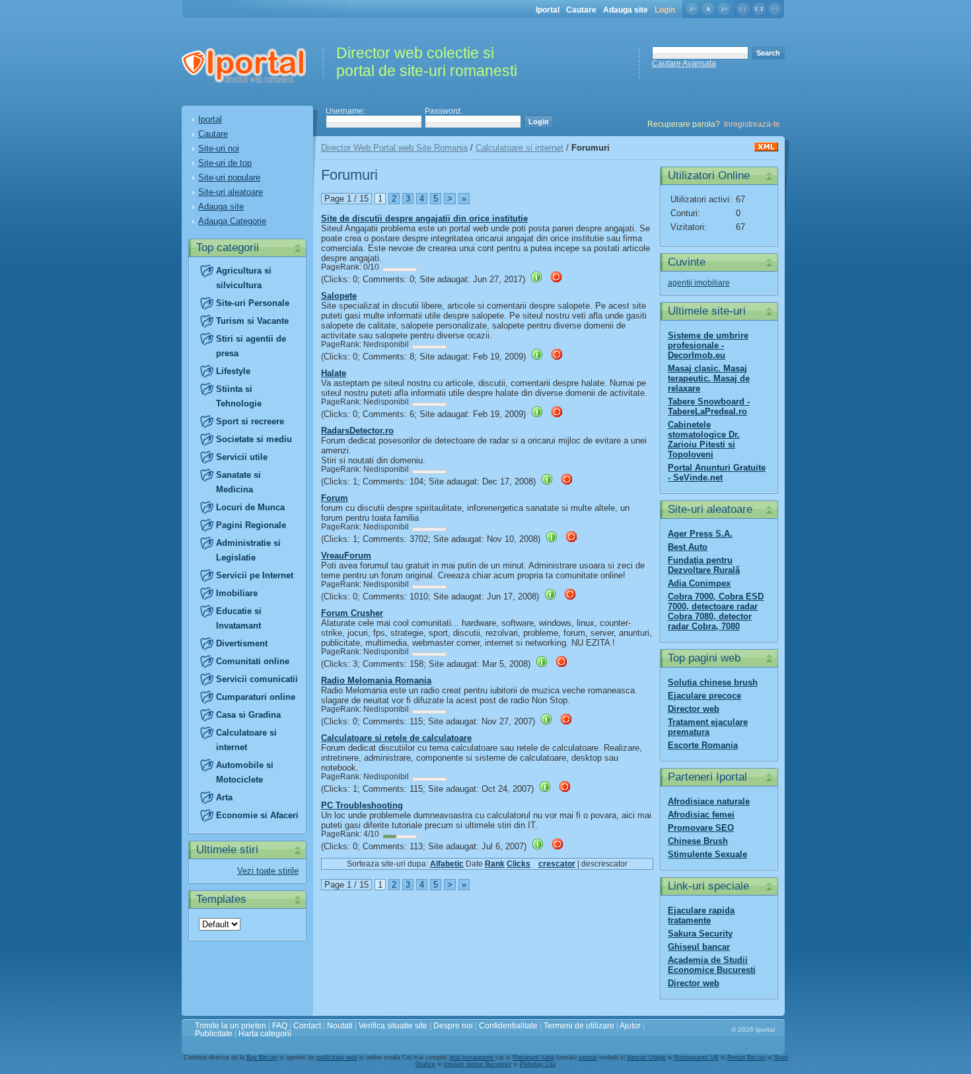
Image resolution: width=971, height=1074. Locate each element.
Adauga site (625, 10)
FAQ (279, 1026)
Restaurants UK (696, 1057)
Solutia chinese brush (713, 682)
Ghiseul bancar (699, 947)
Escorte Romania (703, 745)
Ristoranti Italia (533, 1057)
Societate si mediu (254, 439)
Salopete (339, 296)
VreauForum (346, 555)
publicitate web (336, 1057)
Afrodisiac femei (701, 815)
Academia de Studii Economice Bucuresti (712, 965)
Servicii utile (242, 457)
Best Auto (687, 547)
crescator (556, 864)
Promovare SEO (701, 828)
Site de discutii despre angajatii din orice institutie (424, 218)
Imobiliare (237, 593)
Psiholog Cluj (538, 1064)
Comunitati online (252, 661)
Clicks (518, 864)
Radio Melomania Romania (376, 680)
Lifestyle (233, 371)
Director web (693, 709)
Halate (333, 373)
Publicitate (214, 1034)
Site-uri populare (229, 177)
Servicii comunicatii (257, 679)
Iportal (547, 10)
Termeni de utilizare (579, 1026)
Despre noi (453, 1026)
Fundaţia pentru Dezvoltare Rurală (704, 565)
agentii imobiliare (699, 283)
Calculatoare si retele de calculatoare (396, 738)
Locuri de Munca (250, 507)
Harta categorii (264, 1034)
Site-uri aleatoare (230, 192)
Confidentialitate (508, 1026)
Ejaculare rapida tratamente (701, 915)
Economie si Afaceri (257, 815)
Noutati (340, 1026)
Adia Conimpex (699, 583)
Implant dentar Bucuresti (477, 1064)
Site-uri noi (218, 148)
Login (665, 10)
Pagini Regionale (251, 525)
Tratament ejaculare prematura (708, 727)
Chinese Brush (698, 841)
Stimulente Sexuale (707, 854)
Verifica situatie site (393, 1026)
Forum (334, 498)
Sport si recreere (250, 421)
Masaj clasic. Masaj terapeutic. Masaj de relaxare (709, 378)
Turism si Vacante (252, 321)
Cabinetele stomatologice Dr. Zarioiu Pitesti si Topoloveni (704, 439)
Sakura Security (700, 934)
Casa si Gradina (248, 715)
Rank (495, 864)
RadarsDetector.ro (357, 431)
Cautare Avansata (684, 63)
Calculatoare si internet (519, 148)
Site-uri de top (225, 163)
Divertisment (242, 643)
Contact (307, 1026)
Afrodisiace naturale (709, 801)
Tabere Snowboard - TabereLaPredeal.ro (709, 406)
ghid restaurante (472, 1057)
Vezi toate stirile (268, 871)
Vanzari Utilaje (646, 1057)
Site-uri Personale (252, 303)
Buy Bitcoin (261, 1057)
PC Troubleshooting (362, 805)
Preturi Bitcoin (746, 1057)
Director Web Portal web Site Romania (394, 148)
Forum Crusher (352, 613)
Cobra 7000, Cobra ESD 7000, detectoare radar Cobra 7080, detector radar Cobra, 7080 (716, 611)
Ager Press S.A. (700, 534)
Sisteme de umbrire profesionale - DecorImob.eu (708, 345)
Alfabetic (447, 864)
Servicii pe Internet (254, 575)
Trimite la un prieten (230, 1026)
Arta (224, 797)
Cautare (581, 10)
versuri (588, 1057)
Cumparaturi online (255, 697)
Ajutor (630, 1026)
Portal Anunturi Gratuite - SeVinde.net (717, 472)
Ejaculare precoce (704, 696)
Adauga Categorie (232, 221)
